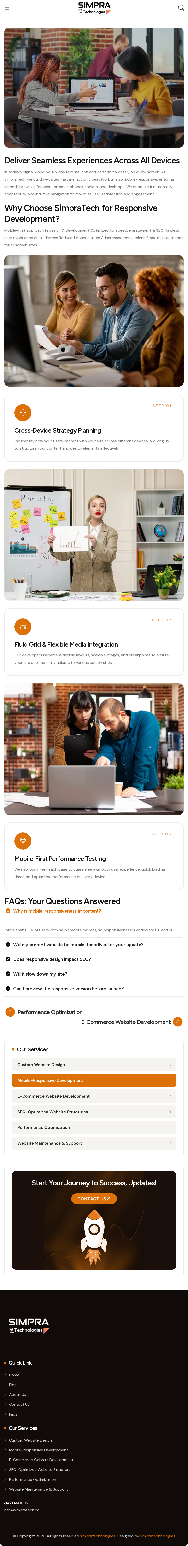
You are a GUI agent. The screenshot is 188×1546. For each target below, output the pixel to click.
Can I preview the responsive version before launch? (68, 989)
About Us (17, 1394)
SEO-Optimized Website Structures (52, 1111)
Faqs (13, 1414)
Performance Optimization (43, 1127)
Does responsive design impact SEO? (52, 959)
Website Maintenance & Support (49, 1143)
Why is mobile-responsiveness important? (57, 911)
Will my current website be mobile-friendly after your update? (78, 944)
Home (14, 1375)
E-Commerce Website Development (53, 1096)
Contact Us (91, 1199)
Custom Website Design (41, 1064)
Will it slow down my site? (40, 974)
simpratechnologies (97, 1536)
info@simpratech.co (22, 1510)
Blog (13, 1384)
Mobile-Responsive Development (50, 1080)
